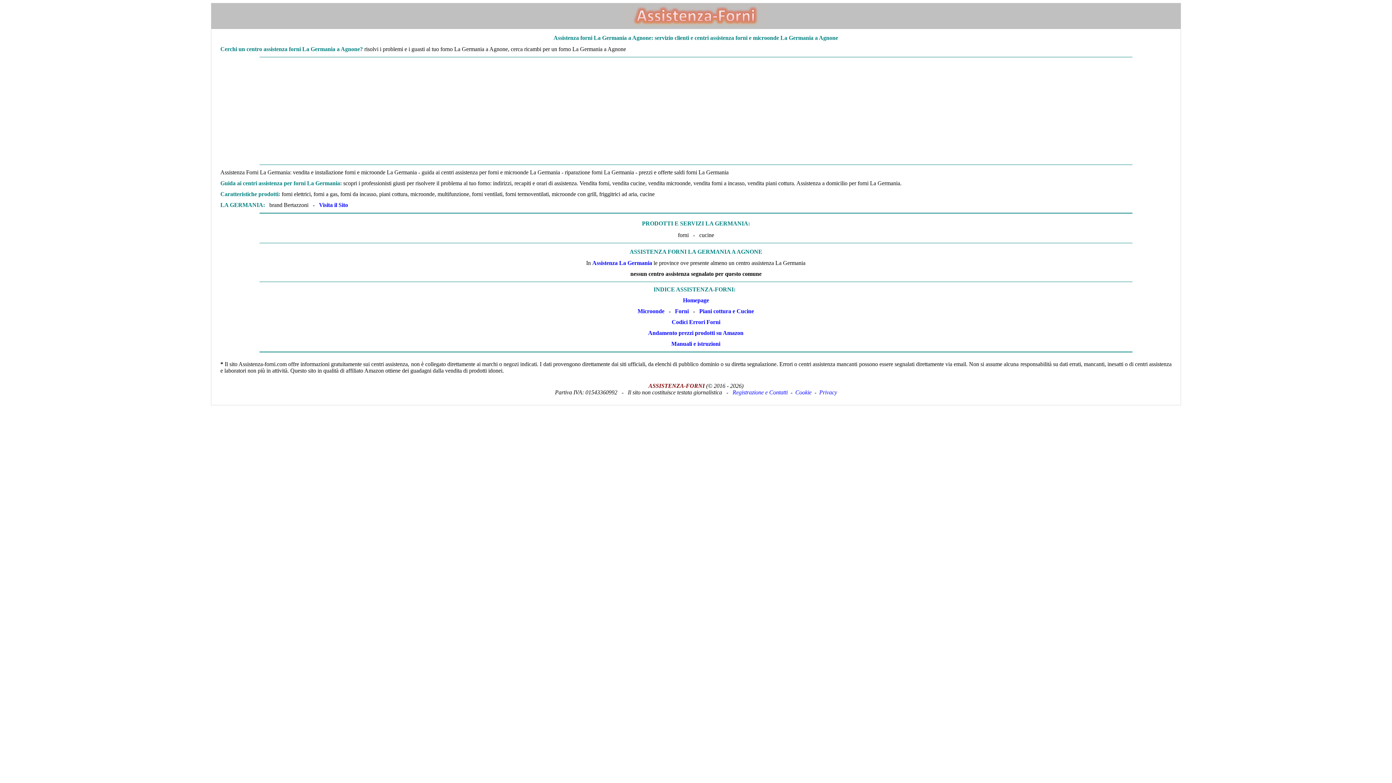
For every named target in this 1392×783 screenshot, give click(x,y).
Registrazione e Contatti (760, 392)
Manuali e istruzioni (695, 344)
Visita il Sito (333, 205)
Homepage (696, 300)
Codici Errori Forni (696, 322)
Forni (682, 311)
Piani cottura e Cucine (726, 311)
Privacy (828, 392)
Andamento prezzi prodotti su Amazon (695, 333)
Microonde (651, 311)
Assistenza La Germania (622, 263)
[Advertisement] (696, 111)
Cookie (803, 392)
